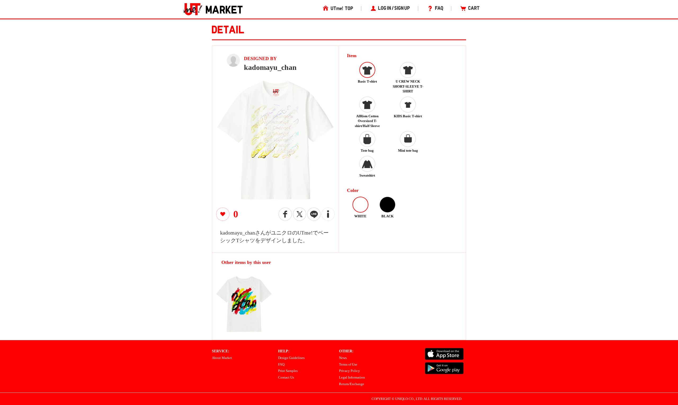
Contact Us (286, 377)
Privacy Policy (349, 371)
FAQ (281, 364)
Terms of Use (348, 364)
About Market (222, 358)
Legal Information (352, 377)
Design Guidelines (291, 358)
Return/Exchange (351, 384)
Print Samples (288, 371)
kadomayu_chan (270, 67)
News (343, 358)
